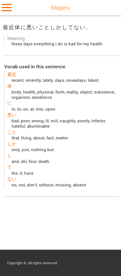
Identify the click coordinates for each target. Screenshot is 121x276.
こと (11, 132)
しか (11, 143)
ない (11, 179)
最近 (11, 74)
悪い (11, 115)
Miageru (60, 7)
